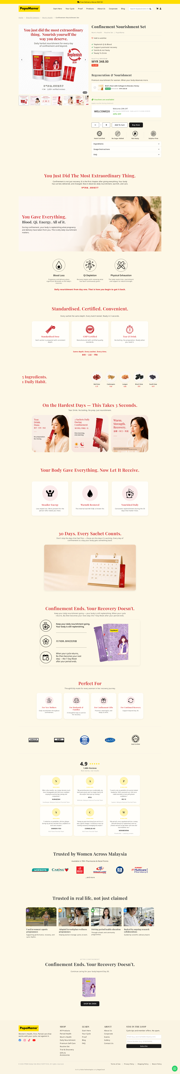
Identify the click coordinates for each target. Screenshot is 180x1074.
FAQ (83, 1043)
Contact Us (108, 1043)
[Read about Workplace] (74, 923)
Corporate (113, 8)
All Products (65, 1031)
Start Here (57, 8)
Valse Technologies (86, 1069)
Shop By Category (32, 18)
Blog (123, 8)
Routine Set (108, 33)
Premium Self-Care (68, 1043)
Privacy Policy (129, 1064)
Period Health (65, 1034)
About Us (101, 8)
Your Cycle (70, 8)
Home (21, 18)
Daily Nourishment (68, 1040)
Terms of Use (116, 1064)
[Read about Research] (139, 923)
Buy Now (136, 125)
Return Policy (157, 1064)
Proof (80, 8)
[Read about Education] (106, 923)
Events (107, 1037)
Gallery (107, 1040)
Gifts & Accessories (65, 1054)
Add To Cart (120, 125)
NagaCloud (101, 1069)
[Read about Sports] (41, 923)
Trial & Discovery (67, 1050)
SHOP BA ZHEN (90, 1004)
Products (90, 8)
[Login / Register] (160, 8)
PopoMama (120, 33)
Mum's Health (47, 18)
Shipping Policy (143, 1064)
